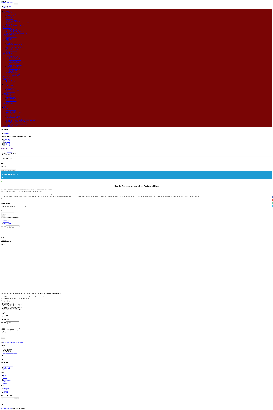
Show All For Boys (7, 40)
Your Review (4, 328)
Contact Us (5, 375)
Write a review (9, 148)
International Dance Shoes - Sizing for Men (16, 121)
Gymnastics (6, 78)
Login (9, 6)
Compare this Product (13, 217)
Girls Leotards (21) (10, 85)
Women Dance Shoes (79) (12, 56)
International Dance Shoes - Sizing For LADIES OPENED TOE (21, 119)
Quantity (2, 209)
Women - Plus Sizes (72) (11, 80)
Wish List (5, 391)
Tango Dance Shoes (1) (14, 58)
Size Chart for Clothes (11, 110)
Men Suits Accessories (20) (12, 98)
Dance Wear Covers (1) (11, 101)
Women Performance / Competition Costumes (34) (17, 22)
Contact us (5, 107)
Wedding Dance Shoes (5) (15, 60)
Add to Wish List (4, 217)
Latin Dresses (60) (10, 15)
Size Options (3, 206)
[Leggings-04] (6, 139)
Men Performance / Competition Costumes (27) (17, 33)
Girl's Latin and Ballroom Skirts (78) (14, 47)
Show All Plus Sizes (8, 83)
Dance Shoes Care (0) (11, 99)
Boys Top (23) (9, 38)
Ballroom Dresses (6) (11, 14)
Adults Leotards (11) (10, 88)
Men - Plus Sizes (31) (11, 81)
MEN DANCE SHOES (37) (12, 66)
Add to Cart (3, 214)
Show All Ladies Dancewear (9, 26)
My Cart (5, 7)
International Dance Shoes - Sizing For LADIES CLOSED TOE (20, 120)
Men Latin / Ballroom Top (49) (13, 30)
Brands (5, 376)
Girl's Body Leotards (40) (12, 51)
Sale (4, 104)
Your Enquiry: (4, 236)
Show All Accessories (8, 103)
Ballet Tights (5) (10, 89)
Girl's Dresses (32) (10, 46)
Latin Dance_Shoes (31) (14, 61)
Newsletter (5, 392)
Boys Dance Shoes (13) (14, 75)
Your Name (3, 322)
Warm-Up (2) (9, 52)
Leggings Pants (19, 342)
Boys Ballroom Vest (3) (11, 37)
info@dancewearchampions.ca (10, 353)
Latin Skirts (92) (10, 19)
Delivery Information (8, 366)
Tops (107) (8, 16)
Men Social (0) (12, 71)
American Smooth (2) (14, 57)
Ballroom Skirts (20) (10, 17)
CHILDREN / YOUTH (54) (12, 72)
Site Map (5, 383)
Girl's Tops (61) (9, 48)
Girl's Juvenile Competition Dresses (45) (15, 44)
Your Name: (3, 226)
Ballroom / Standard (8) (14, 62)
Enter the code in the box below (9, 334)
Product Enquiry (7, 223)
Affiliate (5, 381)
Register (5, 6)
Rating (2, 331)
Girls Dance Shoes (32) (14, 74)
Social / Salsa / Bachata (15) (15, 65)
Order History (6, 390)
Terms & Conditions (8, 370)
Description (6, 220)
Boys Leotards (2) (10, 87)
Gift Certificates (7, 380)
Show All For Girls (7, 53)
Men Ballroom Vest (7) (11, 29)
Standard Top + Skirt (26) (12, 20)
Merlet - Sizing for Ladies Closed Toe (14, 125)
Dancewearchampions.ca (6, 408)
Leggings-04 (6, 133)
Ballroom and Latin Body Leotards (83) (15, 25)
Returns (5, 379)
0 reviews (3, 148)
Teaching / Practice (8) (14, 70)
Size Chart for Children (11, 115)
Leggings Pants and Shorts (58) (13, 21)
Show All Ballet (7, 93)
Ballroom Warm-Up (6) (11, 24)
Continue (3, 337)
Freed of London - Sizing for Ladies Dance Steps (17, 122)
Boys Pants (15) (9, 39)
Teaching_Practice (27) (14, 63)
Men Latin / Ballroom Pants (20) (13, 31)
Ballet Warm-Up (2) (10, 92)
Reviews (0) (6, 222)
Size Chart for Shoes (10, 111)
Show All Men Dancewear (9, 34)
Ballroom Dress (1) (10, 43)
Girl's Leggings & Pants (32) (12, 49)
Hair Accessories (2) (10, 97)
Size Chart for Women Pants (12, 113)
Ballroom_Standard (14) (14, 69)
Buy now (3, 216)
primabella (9, 152)
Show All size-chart (7, 126)
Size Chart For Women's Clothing (8, 170)
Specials (5, 378)
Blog (4, 106)
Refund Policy (6, 367)
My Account (6, 388)
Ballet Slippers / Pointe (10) (12, 90)
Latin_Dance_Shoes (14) (14, 67)
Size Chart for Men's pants (12, 117)
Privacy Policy (6, 368)
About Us (5, 364)
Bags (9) (8, 102)
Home (4, 10)
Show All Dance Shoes (8, 76)
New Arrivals (7, 11)
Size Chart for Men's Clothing (13, 116)
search (16, 3)
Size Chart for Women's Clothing (13, 112)
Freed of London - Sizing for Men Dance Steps (16, 124)
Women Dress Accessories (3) (13, 95)
